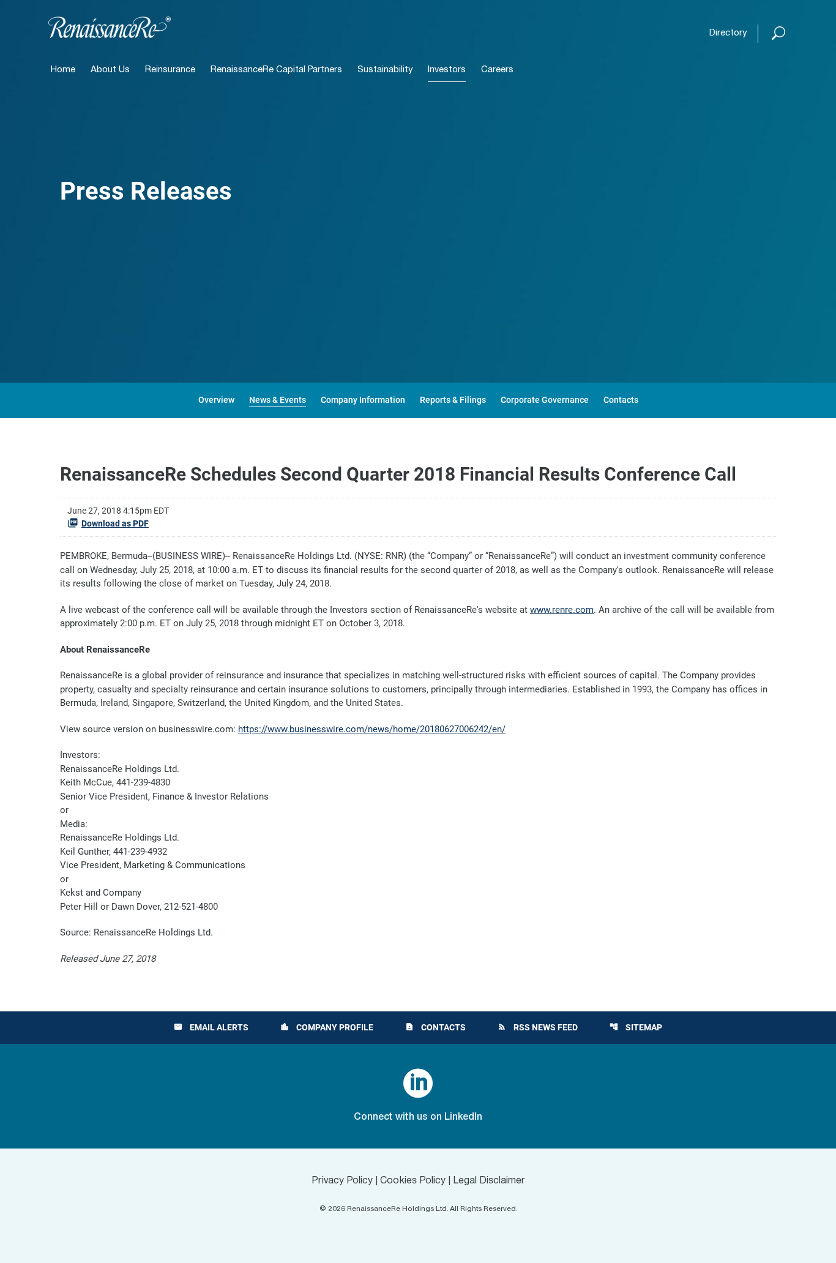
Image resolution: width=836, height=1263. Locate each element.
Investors (447, 70)
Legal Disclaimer (489, 1181)
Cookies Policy (413, 1181)
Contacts (620, 400)
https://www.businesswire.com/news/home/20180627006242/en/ (372, 729)
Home (63, 70)
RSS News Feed (538, 1027)
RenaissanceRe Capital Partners (276, 70)
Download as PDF (115, 523)
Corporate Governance (545, 400)
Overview (216, 400)
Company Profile (326, 1027)
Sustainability (384, 70)
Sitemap (636, 1027)
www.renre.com (562, 609)
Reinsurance (170, 70)
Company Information (363, 400)
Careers (497, 70)
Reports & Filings (453, 400)
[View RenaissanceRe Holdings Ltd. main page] (109, 27)
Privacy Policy (342, 1181)
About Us (110, 70)
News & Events (277, 400)
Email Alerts (211, 1027)
